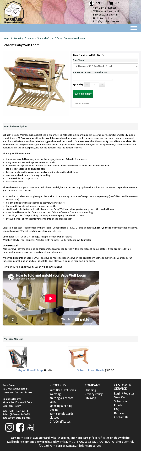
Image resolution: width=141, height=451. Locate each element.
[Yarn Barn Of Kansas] (14, 12)
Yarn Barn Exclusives (63, 390)
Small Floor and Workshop (71, 38)
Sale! (53, 401)
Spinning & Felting (61, 405)
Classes (54, 417)
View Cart (120, 397)
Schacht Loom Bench (37, 370)
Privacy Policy (94, 394)
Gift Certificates (60, 421)
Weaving (19, 38)
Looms (30, 38)
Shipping (90, 390)
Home (6, 38)
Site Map (90, 398)
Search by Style (45, 38)
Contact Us (121, 417)
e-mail (66, 261)
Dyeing (54, 409)
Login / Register (124, 393)
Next (132, 359)
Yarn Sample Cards (61, 413)
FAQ (117, 409)
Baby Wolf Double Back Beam (100, 370)
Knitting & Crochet (61, 398)
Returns (119, 413)
